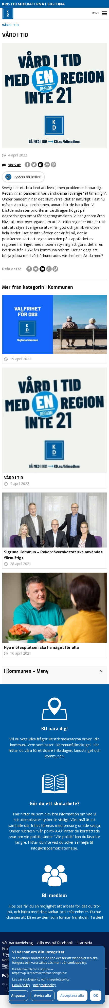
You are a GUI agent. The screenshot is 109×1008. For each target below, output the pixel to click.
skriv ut (14, 165)
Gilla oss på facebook (55, 942)
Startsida (84, 942)
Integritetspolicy (44, 985)
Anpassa (18, 995)
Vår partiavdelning (17, 942)
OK (95, 995)
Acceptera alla (72, 995)
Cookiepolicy (21, 985)
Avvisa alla (42, 995)
